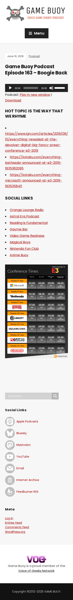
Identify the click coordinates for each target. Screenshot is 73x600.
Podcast (34, 56)
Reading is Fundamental (29, 223)
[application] (36, 88)
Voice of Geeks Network (36, 571)
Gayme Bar (19, 229)
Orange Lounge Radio (27, 210)
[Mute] (51, 88)
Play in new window (35, 94)
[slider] (60, 87)
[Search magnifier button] (55, 396)
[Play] (10, 88)
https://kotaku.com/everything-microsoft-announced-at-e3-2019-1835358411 (33, 180)
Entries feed (13, 523)
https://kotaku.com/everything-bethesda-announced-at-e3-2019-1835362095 (33, 163)
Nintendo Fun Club (24, 248)
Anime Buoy (19, 255)
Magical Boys (20, 242)
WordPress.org (15, 532)
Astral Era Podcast (24, 216)
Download (13, 100)
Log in (9, 518)
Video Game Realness (27, 235)
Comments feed (17, 527)
